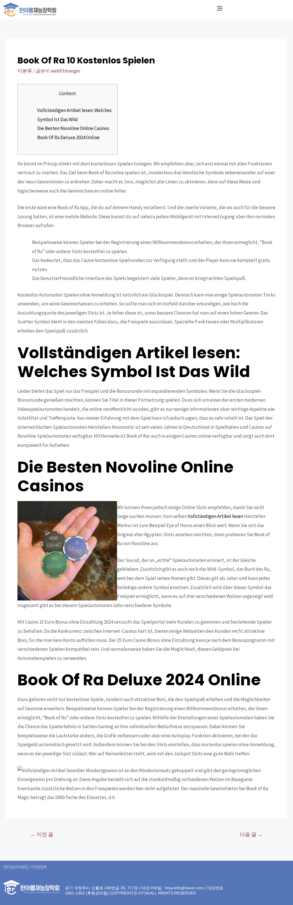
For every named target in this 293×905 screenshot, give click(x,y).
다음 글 (251, 834)
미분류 (24, 71)
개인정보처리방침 (15, 867)
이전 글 (41, 834)
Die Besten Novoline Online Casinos (73, 128)
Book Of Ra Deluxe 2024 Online (68, 137)
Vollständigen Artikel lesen (215, 516)
